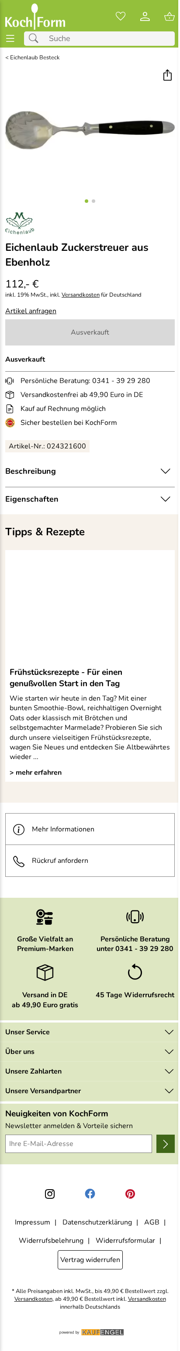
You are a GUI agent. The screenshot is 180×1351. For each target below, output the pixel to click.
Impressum (32, 1222)
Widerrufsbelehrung (51, 1240)
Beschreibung (30, 471)
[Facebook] (90, 1194)
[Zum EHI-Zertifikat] (11, 423)
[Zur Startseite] (35, 16)
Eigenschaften (32, 499)
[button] (167, 76)
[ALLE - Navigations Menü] (10, 38)
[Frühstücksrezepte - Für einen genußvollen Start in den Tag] (90, 607)
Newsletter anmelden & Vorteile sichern (69, 1126)
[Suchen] (36, 38)
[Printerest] (130, 1194)
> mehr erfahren (36, 772)
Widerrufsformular (125, 1240)
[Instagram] (50, 1194)
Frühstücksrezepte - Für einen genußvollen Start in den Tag (66, 678)
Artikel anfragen (30, 311)
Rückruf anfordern (60, 860)
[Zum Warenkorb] (169, 16)
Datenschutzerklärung (97, 1222)
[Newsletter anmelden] (165, 1144)
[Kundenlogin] (145, 16)
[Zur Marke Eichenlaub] (19, 223)
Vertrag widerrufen (90, 1260)
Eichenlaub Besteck (35, 58)
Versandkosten (81, 295)
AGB (151, 1222)
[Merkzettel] (120, 16)
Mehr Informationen (63, 829)
